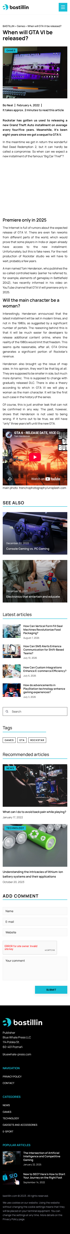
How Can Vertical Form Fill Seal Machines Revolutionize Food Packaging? (43, 629)
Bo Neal (8, 105)
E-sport (8, 1131)
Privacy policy (12, 1076)
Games (10, 50)
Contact (8, 1083)
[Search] (7, 711)
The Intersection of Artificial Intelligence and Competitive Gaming (41, 1156)
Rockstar (37, 740)
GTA (22, 740)
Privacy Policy (10, 1219)
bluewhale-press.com (17, 1054)
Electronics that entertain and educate (33, 597)
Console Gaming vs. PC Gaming (27, 549)
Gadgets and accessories (20, 1124)
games (9, 740)
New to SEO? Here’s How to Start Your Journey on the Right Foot (44, 1175)
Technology (11, 1118)
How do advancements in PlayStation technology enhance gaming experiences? (44, 688)
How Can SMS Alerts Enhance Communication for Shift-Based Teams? (43, 649)
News (6, 1105)
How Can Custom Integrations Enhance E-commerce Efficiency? (44, 669)
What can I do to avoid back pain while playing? (34, 812)
